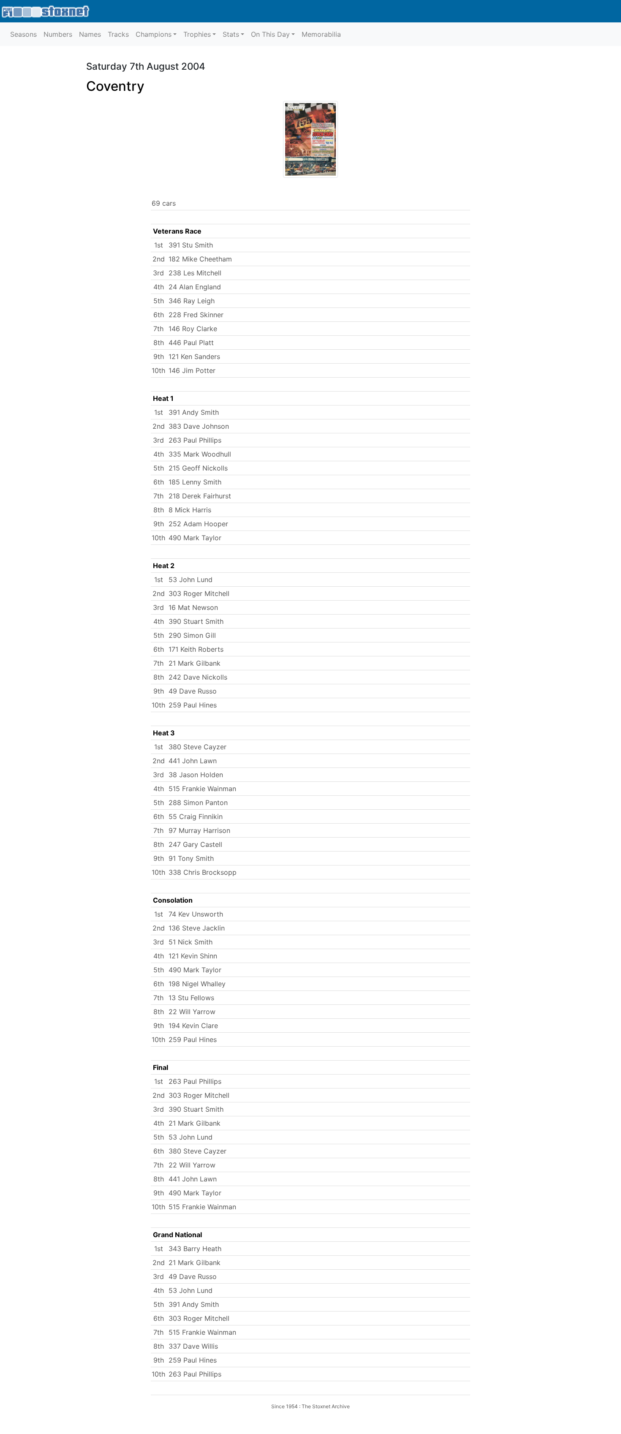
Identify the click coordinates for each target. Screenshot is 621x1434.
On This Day (270, 34)
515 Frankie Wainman (202, 788)
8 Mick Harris (190, 510)
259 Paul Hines (193, 705)
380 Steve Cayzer (197, 747)
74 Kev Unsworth (196, 914)
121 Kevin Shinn (193, 956)
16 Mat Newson (193, 607)
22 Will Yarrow (192, 1011)
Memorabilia (321, 34)
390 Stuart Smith (196, 621)
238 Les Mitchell (195, 273)
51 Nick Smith (190, 942)
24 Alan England (195, 287)
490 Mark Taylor (195, 537)
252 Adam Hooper (198, 524)
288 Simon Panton (198, 802)
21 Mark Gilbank (195, 663)
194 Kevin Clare (193, 1025)
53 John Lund (190, 579)
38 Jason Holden (196, 774)
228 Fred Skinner (196, 314)
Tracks (118, 34)
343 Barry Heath (195, 1248)
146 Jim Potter (192, 370)
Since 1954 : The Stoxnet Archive (310, 1406)
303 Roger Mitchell (199, 593)
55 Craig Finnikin (196, 816)
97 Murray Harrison (199, 830)
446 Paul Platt (191, 342)
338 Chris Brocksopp (203, 872)
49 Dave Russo (193, 691)
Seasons (23, 34)
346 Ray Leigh (192, 301)
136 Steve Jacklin (197, 928)
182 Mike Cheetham (200, 259)
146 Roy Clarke (193, 328)
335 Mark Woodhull (200, 454)
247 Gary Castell (195, 844)
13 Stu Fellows (191, 997)
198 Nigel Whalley (197, 984)
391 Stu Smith (191, 245)
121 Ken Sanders (194, 356)
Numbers (58, 34)
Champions (154, 34)
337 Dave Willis (193, 1346)
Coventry (115, 86)
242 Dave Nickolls (198, 677)
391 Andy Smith (194, 412)
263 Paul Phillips (195, 440)
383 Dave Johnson (199, 426)
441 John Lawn (193, 760)
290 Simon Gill (192, 635)
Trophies (197, 34)
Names (90, 34)
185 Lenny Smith (195, 482)
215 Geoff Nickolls (198, 468)
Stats (231, 34)
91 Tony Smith (191, 858)
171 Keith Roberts (196, 649)
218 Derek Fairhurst (200, 496)
